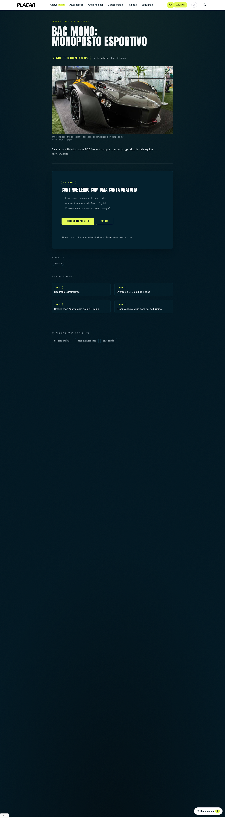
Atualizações (76, 4)
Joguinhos (147, 4)
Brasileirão (108, 340)
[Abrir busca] (205, 5)
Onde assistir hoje (87, 340)
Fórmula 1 (58, 263)
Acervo (57, 4)
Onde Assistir (95, 4)
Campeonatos (115, 4)
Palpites (132, 4)
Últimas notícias (62, 340)
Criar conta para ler (77, 221)
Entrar (104, 221)
